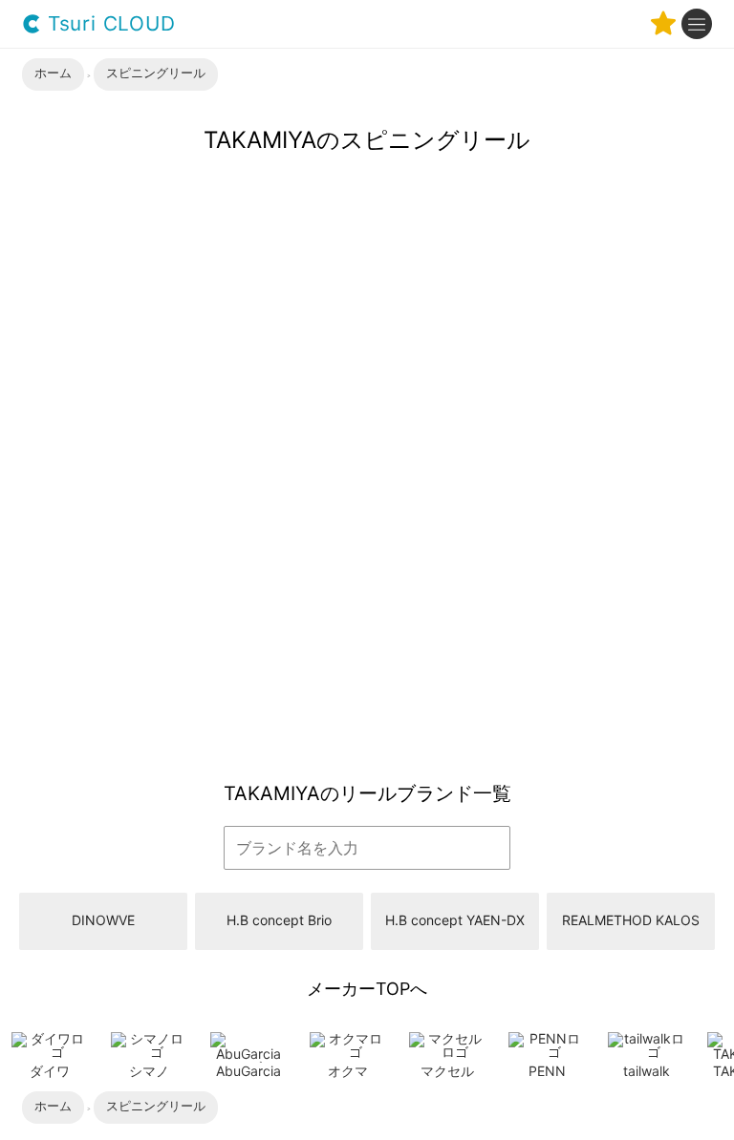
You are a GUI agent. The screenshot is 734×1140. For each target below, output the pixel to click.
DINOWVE (103, 920)
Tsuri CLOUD (108, 24)
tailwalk (646, 1071)
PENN (547, 1071)
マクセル (447, 1071)
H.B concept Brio (279, 920)
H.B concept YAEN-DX (455, 920)
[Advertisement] (367, 619)
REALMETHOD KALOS (631, 920)
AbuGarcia (248, 1071)
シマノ (149, 1071)
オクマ (348, 1071)
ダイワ (50, 1071)
